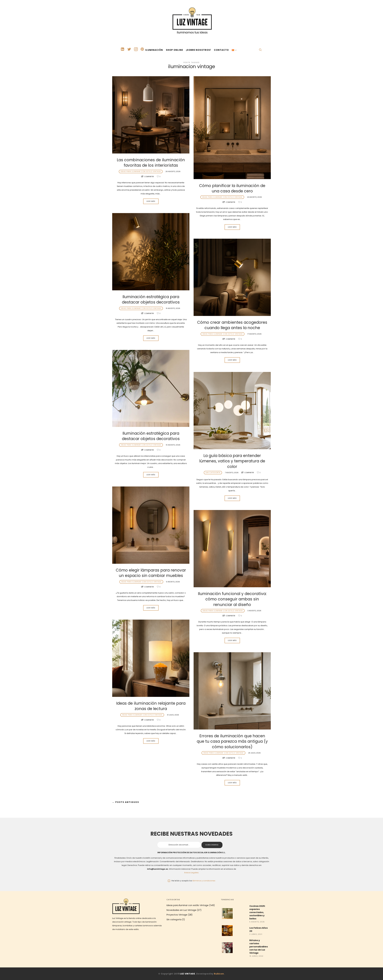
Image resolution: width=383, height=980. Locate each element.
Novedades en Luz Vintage (181, 910)
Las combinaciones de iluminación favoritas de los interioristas (151, 162)
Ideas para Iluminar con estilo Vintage (141, 171)
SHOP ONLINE (174, 50)
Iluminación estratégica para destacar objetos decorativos (151, 299)
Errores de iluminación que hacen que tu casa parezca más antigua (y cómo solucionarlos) (232, 741)
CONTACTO (221, 50)
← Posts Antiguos (125, 802)
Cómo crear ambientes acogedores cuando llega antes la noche (232, 325)
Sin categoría (213, 472)
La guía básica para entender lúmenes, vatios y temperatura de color (232, 461)
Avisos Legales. (191, 872)
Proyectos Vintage (177, 914)
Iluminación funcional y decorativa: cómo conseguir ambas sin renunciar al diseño (232, 599)
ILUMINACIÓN (154, 50)
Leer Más (150, 201)
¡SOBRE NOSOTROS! (198, 50)
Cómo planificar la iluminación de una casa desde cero (232, 188)
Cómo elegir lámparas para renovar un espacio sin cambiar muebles (151, 572)
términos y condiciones (204, 880)
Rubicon (219, 973)
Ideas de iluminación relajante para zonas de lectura (151, 706)
